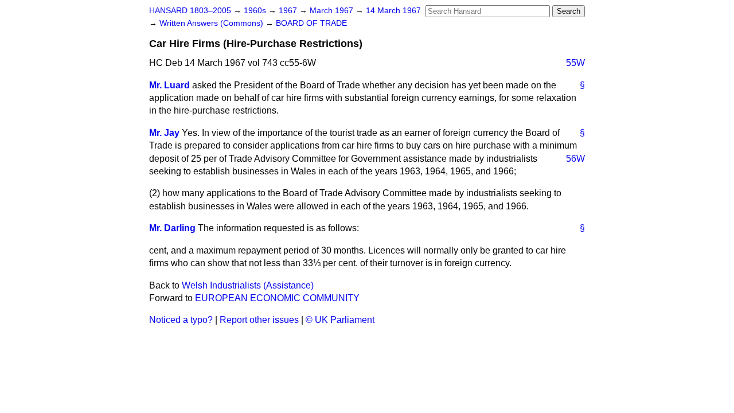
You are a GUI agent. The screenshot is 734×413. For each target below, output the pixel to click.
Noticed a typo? (181, 320)
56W (575, 158)
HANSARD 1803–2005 (190, 10)
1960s (256, 10)
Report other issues (259, 320)
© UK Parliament (340, 320)
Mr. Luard (169, 85)
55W (575, 63)
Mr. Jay (164, 133)
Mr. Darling (172, 228)
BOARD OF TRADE (311, 23)
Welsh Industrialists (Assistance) (248, 285)
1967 (289, 10)
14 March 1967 (393, 10)
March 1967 (333, 10)
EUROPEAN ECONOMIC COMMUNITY (277, 298)
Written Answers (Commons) (212, 23)
